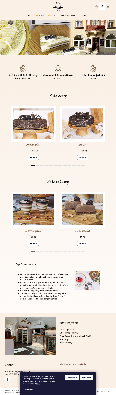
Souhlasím (87, 377)
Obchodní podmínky (69, 333)
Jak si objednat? (67, 329)
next (109, 135)
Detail (32, 157)
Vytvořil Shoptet (104, 391)
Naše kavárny (66, 342)
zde (38, 383)
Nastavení (29, 389)
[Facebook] (7, 379)
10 (78, 165)
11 (83, 165)
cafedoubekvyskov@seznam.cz (19, 371)
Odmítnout (72, 377)
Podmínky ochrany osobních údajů (75, 336)
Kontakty (64, 339)
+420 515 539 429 (13, 374)
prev (7, 135)
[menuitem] (30, 15)
